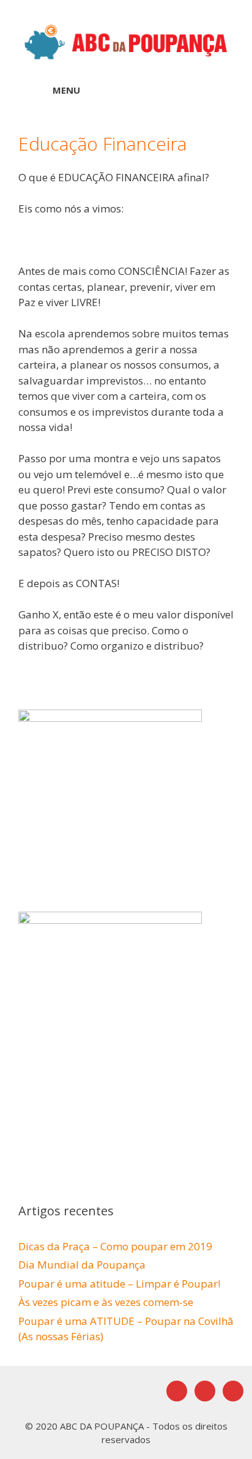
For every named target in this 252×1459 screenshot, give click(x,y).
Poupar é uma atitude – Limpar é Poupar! (119, 1284)
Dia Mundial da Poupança (82, 1265)
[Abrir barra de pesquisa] (209, 90)
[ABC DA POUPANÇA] (126, 41)
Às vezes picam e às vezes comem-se (105, 1302)
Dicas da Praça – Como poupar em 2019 (115, 1246)
